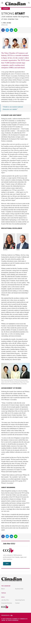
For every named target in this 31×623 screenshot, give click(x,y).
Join (7, 563)
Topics (3, 593)
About (3, 588)
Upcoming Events (20, 600)
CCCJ (3, 597)
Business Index (19, 588)
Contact (17, 603)
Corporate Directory (6, 603)
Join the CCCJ (5, 600)
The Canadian (5, 585)
